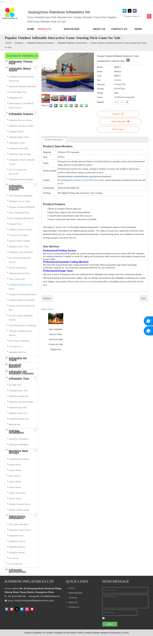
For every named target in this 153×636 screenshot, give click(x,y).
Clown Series (15, 481)
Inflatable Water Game (20, 69)
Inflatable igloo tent (18, 407)
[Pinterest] (32, 609)
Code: (99, 76)
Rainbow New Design (18, 451)
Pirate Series (15, 464)
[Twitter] (129, 11)
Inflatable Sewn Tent (18, 390)
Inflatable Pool (15, 98)
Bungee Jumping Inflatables (22, 207)
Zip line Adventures (18, 267)
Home (71, 588)
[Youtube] (12, 609)
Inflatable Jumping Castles (21, 126)
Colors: (100, 97)
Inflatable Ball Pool (17, 352)
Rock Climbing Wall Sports (21, 218)
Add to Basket (118, 121)
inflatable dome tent (18, 413)
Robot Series (15, 487)
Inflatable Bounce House (20, 120)
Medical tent (14, 424)
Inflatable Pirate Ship (18, 148)
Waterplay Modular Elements (22, 86)
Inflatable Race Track (19, 246)
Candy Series (15, 470)
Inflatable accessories (17, 570)
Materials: (101, 84)
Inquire (116, 114)
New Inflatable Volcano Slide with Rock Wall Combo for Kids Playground (55, 339)
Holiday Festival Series (19, 504)
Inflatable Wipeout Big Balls (22, 300)
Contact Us (74, 607)
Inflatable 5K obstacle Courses (21, 372)
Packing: (100, 88)
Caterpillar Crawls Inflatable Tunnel (22, 162)
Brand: (100, 71)
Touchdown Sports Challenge (22, 325)
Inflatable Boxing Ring (19, 273)
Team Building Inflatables (20, 195)
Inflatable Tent (19, 378)
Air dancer (14, 558)
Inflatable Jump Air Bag (20, 154)
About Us (73, 602)
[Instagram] (27, 609)
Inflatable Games (21, 114)
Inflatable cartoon (17, 541)
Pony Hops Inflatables (19, 341)
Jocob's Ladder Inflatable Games (21, 317)
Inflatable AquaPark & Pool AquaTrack (21, 78)
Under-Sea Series (17, 493)
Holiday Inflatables (16, 431)
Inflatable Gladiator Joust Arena (20, 286)
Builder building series (19, 510)
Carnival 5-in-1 (16, 346)
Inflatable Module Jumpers (21, 179)
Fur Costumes (15, 564)
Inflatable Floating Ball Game (22, 294)
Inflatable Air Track (18, 359)
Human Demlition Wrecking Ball (22, 308)
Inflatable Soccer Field (19, 201)
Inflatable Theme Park (21, 62)
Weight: (100, 93)
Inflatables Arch (16, 535)
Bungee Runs (15, 224)
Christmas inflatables (19, 439)
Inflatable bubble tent (19, 396)
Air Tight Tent (15, 385)
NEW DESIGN (75, 593)
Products (73, 597)
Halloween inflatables (19, 444)
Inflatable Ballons (17, 547)
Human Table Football (19, 241)
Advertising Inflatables (17, 517)
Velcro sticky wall (17, 279)
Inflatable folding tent (19, 419)
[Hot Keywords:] (149, 16)
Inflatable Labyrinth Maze (21, 252)
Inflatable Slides (16, 131)
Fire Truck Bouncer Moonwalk (18, 171)
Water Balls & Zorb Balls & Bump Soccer (21, 105)
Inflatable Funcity (17, 143)
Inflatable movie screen (20, 530)
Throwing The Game (18, 235)
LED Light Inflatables (18, 524)
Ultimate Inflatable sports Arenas (20, 333)
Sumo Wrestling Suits (19, 212)
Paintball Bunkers (15, 365)
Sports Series (15, 498)
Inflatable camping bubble (21, 402)
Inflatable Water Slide (19, 137)
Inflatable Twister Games (20, 229)
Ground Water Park (18, 92)
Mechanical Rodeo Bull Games (19, 260)
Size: (99, 80)
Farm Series (14, 476)
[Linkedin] (124, 11)
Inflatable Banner (17, 552)
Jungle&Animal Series (19, 459)
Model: (100, 67)
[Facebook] (135, 11)
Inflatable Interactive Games (16, 187)
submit (110, 624)
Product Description (54, 139)
